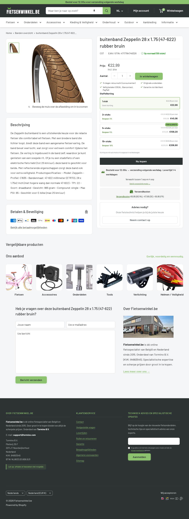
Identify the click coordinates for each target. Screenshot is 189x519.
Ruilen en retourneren (86, 438)
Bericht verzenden (31, 380)
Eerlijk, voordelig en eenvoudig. (165, 256)
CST (102, 53)
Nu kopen (141, 161)
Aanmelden (139, 457)
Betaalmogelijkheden (86, 449)
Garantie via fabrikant (153, 87)
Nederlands (13, 493)
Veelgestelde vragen (85, 427)
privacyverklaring (137, 450)
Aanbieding (149, 22)
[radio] (140, 103)
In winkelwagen (149, 76)
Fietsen (11, 22)
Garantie (80, 444)
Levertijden (81, 432)
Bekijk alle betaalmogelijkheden (28, 227)
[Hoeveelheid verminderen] (114, 76)
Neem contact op (140, 220)
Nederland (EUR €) (37, 493)
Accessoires (54, 22)
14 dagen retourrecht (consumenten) (119, 83)
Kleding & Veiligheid (82, 22)
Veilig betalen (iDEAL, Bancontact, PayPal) (118, 88)
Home (9, 32)
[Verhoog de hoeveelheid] (130, 76)
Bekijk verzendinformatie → (140, 184)
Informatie (168, 22)
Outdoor (129, 22)
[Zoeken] (107, 10)
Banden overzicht (24, 32)
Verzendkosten (123, 196)
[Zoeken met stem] (94, 10)
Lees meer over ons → (136, 371)
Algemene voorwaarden (87, 455)
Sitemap (80, 460)
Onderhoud (109, 22)
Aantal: (104, 75)
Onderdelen (31, 22)
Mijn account (141, 10)
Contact (80, 421)
